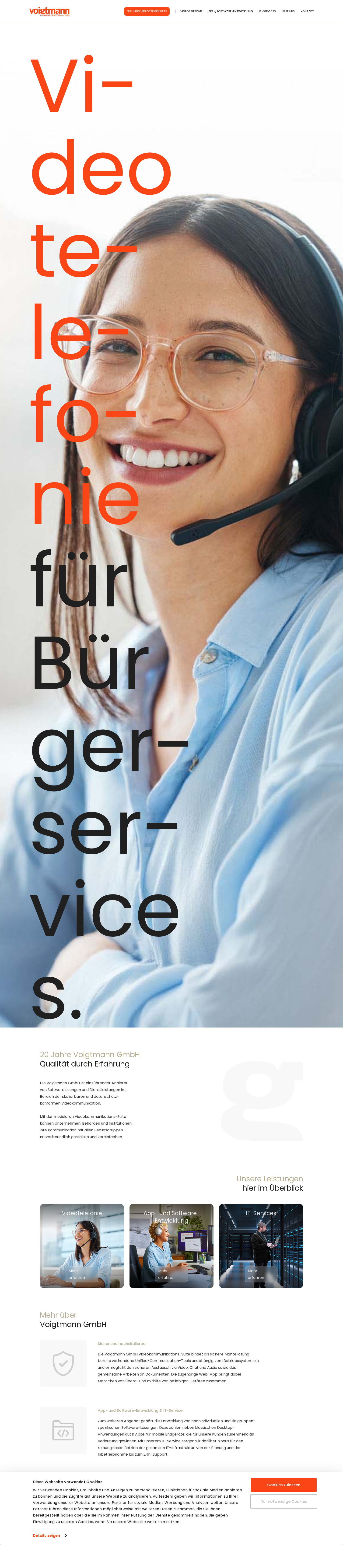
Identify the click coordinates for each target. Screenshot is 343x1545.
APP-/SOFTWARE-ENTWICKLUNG (230, 11)
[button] (194, 11)
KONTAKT (307, 11)
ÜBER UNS (288, 11)
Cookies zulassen (283, 1485)
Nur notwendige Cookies (284, 1501)
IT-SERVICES (267, 11)
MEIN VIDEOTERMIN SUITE (147, 11)
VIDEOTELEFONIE (191, 11)
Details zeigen (46, 1535)
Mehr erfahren (77, 1274)
